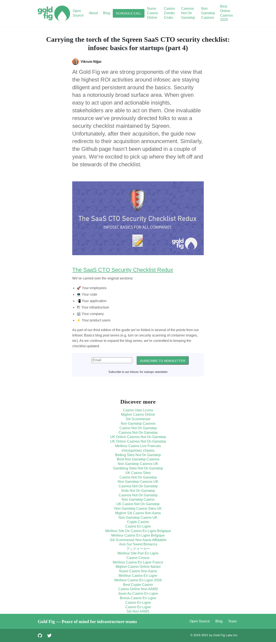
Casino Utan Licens (138, 410)
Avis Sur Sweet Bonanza (138, 544)
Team (232, 621)
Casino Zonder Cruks (169, 13)
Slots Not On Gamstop (138, 490)
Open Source (200, 621)
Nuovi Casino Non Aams (138, 571)
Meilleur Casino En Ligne (138, 575)
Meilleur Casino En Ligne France (138, 562)
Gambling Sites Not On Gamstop (138, 468)
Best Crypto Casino (138, 584)
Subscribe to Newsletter (162, 361)
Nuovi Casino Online (152, 13)
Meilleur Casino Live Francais (138, 446)
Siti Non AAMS (138, 611)
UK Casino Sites (138, 473)
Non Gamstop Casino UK (138, 517)
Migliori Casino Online (138, 414)
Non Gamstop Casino (138, 499)
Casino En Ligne (138, 526)
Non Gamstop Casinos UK (138, 464)
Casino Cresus (138, 558)
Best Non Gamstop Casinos (138, 459)
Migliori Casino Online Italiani (138, 566)
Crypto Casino (138, 522)
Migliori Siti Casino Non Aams (138, 513)
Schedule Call (128, 13)
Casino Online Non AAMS (138, 589)
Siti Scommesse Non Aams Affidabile (138, 540)
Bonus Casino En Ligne (138, 598)
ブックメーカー (138, 549)
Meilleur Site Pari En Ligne (138, 553)
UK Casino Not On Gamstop (138, 504)
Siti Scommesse (138, 419)
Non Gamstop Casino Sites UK (138, 508)
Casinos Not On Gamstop (188, 13)
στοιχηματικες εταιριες (138, 450)
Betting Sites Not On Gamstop (138, 455)
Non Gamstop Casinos (208, 13)
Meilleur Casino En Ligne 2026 (138, 580)
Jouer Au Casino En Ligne (138, 593)
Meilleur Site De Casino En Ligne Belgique (138, 531)
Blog (219, 621)
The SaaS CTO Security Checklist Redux (122, 270)
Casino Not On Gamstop (138, 428)
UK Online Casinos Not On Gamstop (138, 437)
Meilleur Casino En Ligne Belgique (138, 535)
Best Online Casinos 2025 (226, 13)
